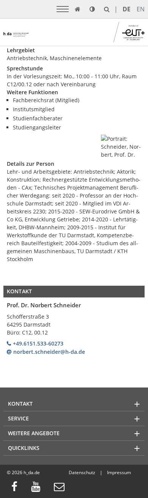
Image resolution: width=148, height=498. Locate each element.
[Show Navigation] (62, 9)
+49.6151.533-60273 (38, 343)
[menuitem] (17, 487)
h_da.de (32, 472)
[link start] (77, 9)
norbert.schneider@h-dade (49, 351)
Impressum (119, 472)
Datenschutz (82, 472)
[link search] (106, 9)
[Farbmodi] (92, 9)
